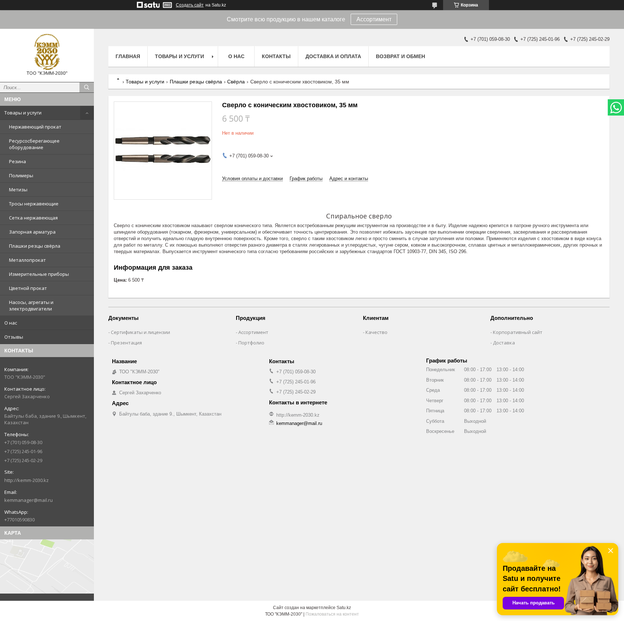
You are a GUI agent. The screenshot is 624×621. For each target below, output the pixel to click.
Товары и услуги (23, 112)
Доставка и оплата (333, 56)
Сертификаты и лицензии (140, 332)
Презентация (126, 342)
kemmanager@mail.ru (28, 500)
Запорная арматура (32, 232)
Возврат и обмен (400, 56)
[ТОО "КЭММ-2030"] (46, 52)
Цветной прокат (28, 288)
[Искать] (86, 87)
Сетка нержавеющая (33, 217)
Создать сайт (190, 5)
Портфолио (251, 342)
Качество (376, 332)
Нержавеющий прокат (35, 126)
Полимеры (21, 175)
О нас (10, 323)
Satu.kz (344, 607)
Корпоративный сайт (517, 332)
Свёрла (236, 81)
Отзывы (13, 337)
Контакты (276, 56)
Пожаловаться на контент (332, 614)
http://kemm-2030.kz (26, 480)
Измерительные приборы (39, 274)
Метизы (18, 189)
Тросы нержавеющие (33, 203)
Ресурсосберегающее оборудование (34, 144)
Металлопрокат (27, 260)
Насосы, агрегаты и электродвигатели (31, 305)
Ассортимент (373, 19)
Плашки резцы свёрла (34, 246)
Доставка (504, 342)
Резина (17, 161)
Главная (128, 56)
